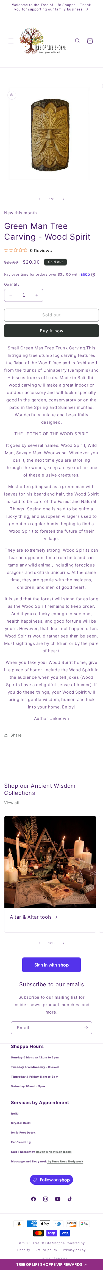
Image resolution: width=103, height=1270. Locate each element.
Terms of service (54, 1258)
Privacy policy (74, 1250)
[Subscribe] (86, 1027)
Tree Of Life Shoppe (49, 1243)
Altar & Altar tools (31, 917)
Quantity (12, 284)
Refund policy (46, 1250)
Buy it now (51, 330)
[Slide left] (40, 199)
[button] (51, 1264)
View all (11, 802)
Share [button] (16, 735)
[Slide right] (64, 199)
